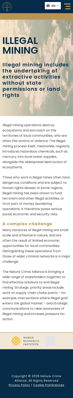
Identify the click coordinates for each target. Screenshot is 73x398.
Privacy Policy (19, 385)
